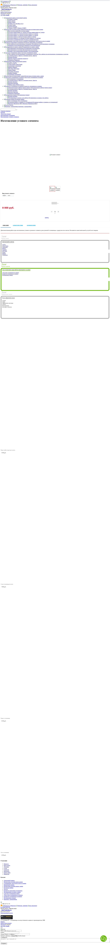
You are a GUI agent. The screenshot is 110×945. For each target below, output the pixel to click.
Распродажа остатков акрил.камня (33, 29)
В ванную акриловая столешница (33, 42)
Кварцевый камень (21, 61)
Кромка (15, 57)
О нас (5, 868)
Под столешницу (22, 100)
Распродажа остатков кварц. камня (34, 76)
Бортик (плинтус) (23, 58)
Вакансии (6, 874)
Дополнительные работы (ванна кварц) (41, 87)
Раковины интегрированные (32, 45)
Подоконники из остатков (30, 50)
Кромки (15, 82)
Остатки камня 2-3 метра (29, 36)
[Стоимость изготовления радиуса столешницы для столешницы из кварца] (55, 519)
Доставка (6, 867)
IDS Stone (16, 68)
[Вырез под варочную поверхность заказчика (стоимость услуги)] (55, 385)
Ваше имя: (3, 930)
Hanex (13, 22)
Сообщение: (4, 937)
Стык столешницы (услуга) (7, 584)
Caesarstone (18, 66)
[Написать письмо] (1, 5)
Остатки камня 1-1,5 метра (30, 34)
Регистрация (8, 12)
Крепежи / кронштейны (25, 106)
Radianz (15, 73)
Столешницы (19, 79)
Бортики (15, 83)
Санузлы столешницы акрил (29, 52)
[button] (103, 938)
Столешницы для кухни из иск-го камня (39, 41)
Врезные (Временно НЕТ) (30, 103)
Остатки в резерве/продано (31, 39)
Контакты (6, 871)
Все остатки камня (24, 31)
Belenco (15, 67)
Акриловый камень (21, 18)
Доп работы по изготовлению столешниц (43, 44)
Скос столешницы (5, 852)
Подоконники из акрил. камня (30, 47)
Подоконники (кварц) (23, 95)
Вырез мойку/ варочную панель (8, 450)
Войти (3, 12)
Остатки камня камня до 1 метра (35, 32)
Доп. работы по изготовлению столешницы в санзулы (53, 54)
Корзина (3, 13)
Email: (2, 932)
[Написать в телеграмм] (22, 5)
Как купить (7, 865)
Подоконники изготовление (32, 48)
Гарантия (6, 869)
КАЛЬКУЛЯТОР (5, 6)
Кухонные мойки (19, 99)
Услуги (11, 105)
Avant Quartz (18, 64)
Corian (14, 25)
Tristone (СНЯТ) (21, 28)
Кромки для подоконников (30, 51)
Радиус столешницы (5, 718)
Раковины (17, 60)
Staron (13, 20)
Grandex (15, 19)
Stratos (14, 70)
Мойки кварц (20, 84)
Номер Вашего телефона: (7, 934)
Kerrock (15, 26)
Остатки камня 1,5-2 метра (30, 35)
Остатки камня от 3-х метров (33, 38)
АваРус (15, 63)
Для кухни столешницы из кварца (33, 77)
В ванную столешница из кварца (33, 86)
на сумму (5, 15)
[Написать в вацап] (9, 5)
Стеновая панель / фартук (30, 55)
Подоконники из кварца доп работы (38, 98)
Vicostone (16, 71)
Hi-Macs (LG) (19, 23)
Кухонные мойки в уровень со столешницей (45, 102)
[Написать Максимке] (32, 5)
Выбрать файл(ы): (5, 936)
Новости (6, 864)
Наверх (3, 921)
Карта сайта (7, 872)
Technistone (18, 74)
